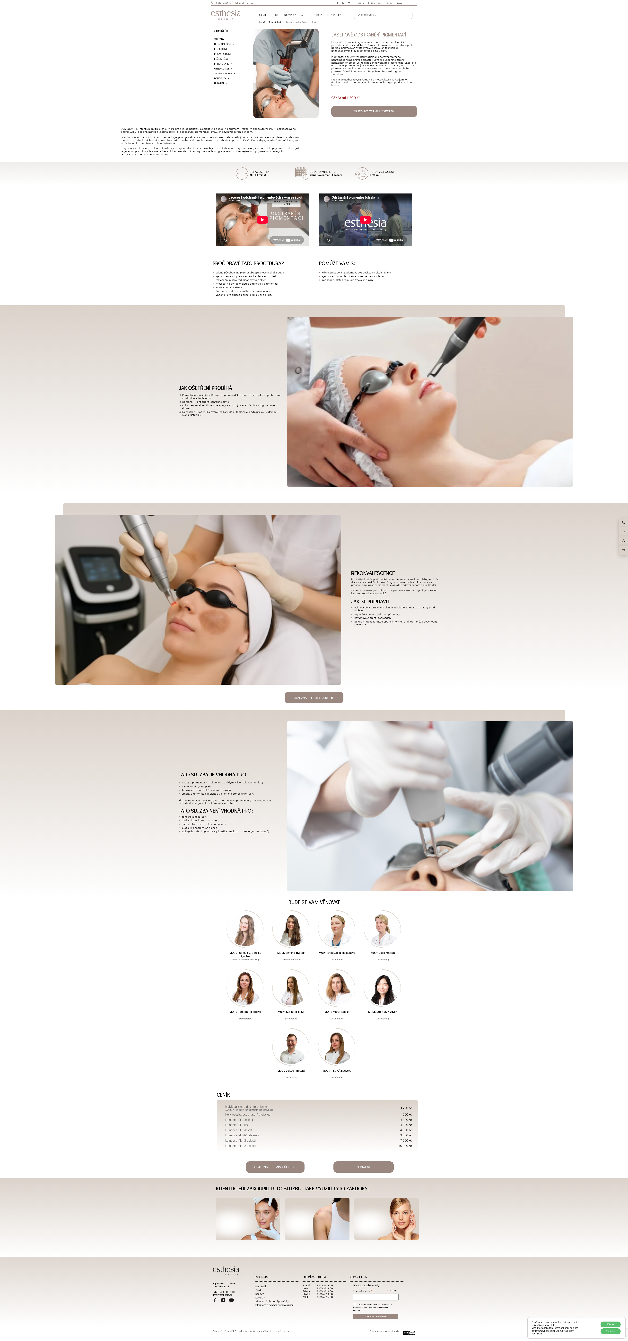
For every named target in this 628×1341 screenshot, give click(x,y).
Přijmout (611, 1324)
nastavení (537, 1333)
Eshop (317, 15)
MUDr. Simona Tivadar (291, 953)
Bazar (380, 3)
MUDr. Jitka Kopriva (383, 953)
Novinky (290, 15)
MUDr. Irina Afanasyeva (337, 1070)
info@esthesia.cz (246, 3)
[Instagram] (223, 1300)
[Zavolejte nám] (623, 522)
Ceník (263, 15)
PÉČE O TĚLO (221, 58)
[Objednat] (623, 550)
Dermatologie (275, 22)
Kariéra (371, 3)
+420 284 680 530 (222, 3)
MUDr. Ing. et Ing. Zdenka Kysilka (245, 954)
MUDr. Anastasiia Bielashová (337, 953)
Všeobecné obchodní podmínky (272, 1301)
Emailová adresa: (363, 1291)
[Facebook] (215, 1300)
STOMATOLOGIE (223, 73)
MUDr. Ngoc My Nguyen (382, 1012)
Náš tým (361, 3)
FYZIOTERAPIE (221, 63)
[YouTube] (231, 1300)
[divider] (230, 88)
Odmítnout (610, 1331)
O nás (389, 3)
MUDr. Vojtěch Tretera (291, 1070)
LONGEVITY (220, 78)
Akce (304, 15)
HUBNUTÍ (219, 83)
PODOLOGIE (220, 49)
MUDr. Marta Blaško (337, 1012)
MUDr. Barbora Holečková (245, 1012)
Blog (275, 15)
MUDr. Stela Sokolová (291, 1012)
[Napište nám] (623, 531)
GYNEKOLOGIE (221, 68)
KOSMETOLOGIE (223, 53)
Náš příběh (261, 1286)
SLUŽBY (219, 39)
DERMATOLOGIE (222, 44)
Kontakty (334, 15)
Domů (262, 22)
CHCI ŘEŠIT (221, 31)
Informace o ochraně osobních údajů (274, 1304)
